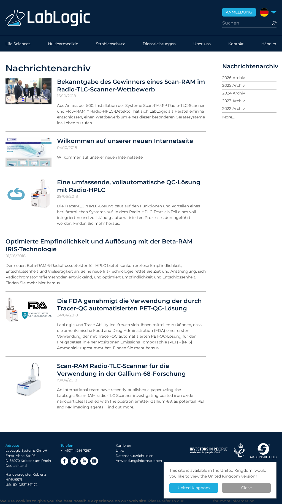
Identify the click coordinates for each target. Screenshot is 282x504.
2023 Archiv (233, 100)
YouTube (94, 461)
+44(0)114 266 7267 (76, 450)
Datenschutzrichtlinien (134, 456)
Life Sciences (18, 43)
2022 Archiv (233, 108)
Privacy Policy (198, 500)
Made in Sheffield (263, 450)
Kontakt (236, 43)
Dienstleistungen (159, 43)
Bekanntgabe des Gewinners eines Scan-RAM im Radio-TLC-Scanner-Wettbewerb (131, 85)
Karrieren (123, 445)
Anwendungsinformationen (139, 461)
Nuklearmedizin (63, 43)
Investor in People (209, 451)
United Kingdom (194, 487)
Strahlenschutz (110, 43)
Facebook (64, 461)
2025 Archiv (233, 85)
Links (120, 450)
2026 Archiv (233, 77)
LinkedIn (84, 461)
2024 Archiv (233, 93)
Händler (268, 43)
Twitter (74, 461)
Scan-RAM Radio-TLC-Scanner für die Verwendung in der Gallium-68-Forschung (121, 369)
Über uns (202, 43)
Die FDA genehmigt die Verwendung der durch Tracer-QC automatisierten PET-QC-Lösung (129, 304)
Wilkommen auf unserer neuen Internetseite (125, 140)
